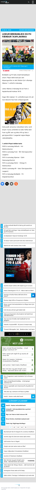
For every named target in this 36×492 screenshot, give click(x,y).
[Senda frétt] (11, 184)
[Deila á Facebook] (2, 184)
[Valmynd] (33, 2)
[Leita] (28, 2)
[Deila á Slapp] (16, 184)
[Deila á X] (7, 184)
